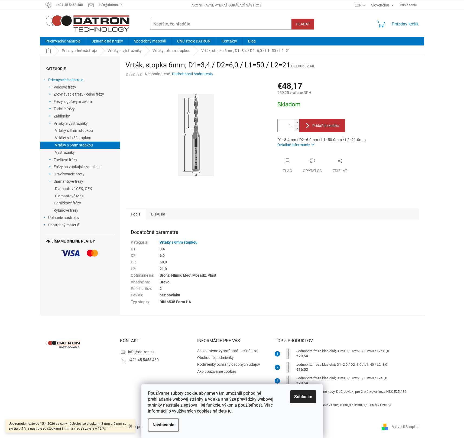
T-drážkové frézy (67, 203)
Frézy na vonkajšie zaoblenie (77, 167)
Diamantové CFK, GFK (73, 189)
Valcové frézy (65, 87)
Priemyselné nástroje (65, 80)
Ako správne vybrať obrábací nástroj (226, 5)
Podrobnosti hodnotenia (192, 74)
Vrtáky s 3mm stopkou (74, 130)
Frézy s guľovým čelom (73, 101)
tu (230, 411)
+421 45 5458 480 (143, 360)
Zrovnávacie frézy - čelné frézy (79, 94)
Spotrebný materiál (64, 225)
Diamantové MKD (69, 196)
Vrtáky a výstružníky (71, 123)
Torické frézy (64, 109)
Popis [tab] (135, 214)
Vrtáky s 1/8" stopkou (73, 138)
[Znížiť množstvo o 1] (296, 129)
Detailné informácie (293, 145)
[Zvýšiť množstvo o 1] (296, 122)
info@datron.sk (141, 352)
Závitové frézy (65, 160)
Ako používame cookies (216, 371)
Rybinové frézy (66, 210)
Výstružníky (65, 152)
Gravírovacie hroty (69, 174)
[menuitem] (63, 41)
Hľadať (303, 24)
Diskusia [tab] (158, 214)
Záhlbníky (62, 116)
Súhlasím (303, 396)
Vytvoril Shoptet (405, 426)
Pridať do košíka (325, 125)
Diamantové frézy (68, 181)
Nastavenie (163, 424)
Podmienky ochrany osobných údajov (228, 364)
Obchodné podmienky (215, 357)
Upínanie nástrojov (64, 217)
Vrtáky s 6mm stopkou (74, 145)
